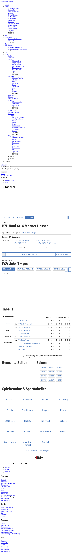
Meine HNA (4, 543)
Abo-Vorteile (5, 548)
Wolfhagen (11, 30)
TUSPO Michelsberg (25, 346)
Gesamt (6, 273)
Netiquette (15, 151)
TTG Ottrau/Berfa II (24, 340)
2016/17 (51, 380)
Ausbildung (4, 493)
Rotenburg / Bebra (13, 23)
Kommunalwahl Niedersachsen (17, 49)
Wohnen (14, 91)
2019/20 (51, 376)
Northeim (11, 22)
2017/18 (43, 380)
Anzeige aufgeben (17, 119)
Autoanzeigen (5, 525)
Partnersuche (16, 126)
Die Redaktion (16, 141)
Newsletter (15, 143)
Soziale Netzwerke (6, 511)
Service (7, 469)
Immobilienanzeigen (7, 528)
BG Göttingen (16, 69)
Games (14, 85)
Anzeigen (7, 471)
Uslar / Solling (12, 27)
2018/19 (59, 376)
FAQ (13, 144)
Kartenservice (16, 105)
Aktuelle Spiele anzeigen (29, 233)
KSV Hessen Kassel (18, 66)
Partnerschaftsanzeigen (7, 530)
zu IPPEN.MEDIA (6, 175)
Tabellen (14, 71)
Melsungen (11, 20)
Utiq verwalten (5, 486)
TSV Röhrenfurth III (44, 242)
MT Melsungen (16, 68)
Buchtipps (15, 83)
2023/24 (43, 372)
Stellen (14, 120)
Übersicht (4, 541)
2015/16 (59, 380)
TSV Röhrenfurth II (20, 242)
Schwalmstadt (12, 25)
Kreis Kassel (12, 18)
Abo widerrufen (5, 500)
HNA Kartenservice (7, 508)
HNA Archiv (5, 546)
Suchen (4, 172)
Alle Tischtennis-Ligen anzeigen (37, 451)
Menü (2, 165)
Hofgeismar (11, 17)
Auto (13, 81)
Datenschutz (16, 148)
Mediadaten (15, 129)
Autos (14, 122)
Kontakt (14, 131)
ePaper (3, 544)
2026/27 (43, 368)
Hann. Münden (12, 15)
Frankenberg (12, 10)
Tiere (13, 90)
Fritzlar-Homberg (13, 11)
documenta (15, 103)
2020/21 (43, 376)
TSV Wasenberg (23, 333)
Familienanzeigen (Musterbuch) (10, 534)
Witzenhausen (12, 28)
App (2, 513)
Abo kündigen (5, 498)
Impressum (15, 146)
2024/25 (59, 368)
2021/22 (59, 372)
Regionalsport (16, 63)
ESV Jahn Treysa (44, 240)
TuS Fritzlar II (18, 244)
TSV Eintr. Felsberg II (21, 240)
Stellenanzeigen (5, 527)
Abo (6, 472)
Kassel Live (4, 509)
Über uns (7, 467)
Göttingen (11, 13)
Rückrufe (11, 40)
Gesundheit (15, 86)
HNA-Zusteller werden (8, 495)
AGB (13, 149)
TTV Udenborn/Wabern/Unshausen (50, 244)
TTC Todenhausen (24, 337)
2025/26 (51, 368)
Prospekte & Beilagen (18, 127)
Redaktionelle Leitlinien (8, 483)
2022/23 (51, 372)
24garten (14, 80)
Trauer (14, 124)
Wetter (3, 516)
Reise (13, 88)
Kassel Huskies (16, 64)
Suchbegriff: (6, 169)
